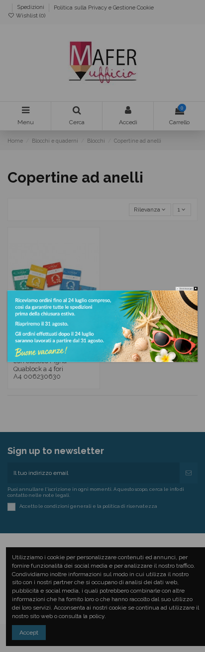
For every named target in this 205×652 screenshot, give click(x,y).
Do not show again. (186, 288)
